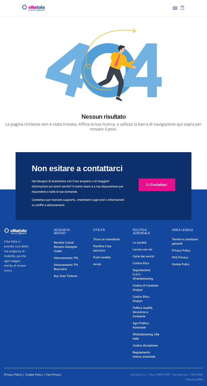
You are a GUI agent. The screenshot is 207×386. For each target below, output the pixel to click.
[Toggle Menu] (175, 8)
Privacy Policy (181, 250)
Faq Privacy (53, 374)
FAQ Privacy (180, 257)
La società (139, 242)
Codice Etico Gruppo (141, 299)
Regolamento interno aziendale (144, 354)
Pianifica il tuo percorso (102, 248)
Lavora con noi (142, 249)
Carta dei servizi (143, 256)
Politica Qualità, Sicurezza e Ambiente (143, 312)
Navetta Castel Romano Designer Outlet (65, 247)
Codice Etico (141, 263)
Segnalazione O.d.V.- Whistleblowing (143, 274)
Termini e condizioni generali (185, 241)
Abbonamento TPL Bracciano (66, 267)
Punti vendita (102, 257)
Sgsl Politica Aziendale (141, 325)
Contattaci (158, 185)
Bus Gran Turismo (65, 276)
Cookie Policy (181, 264)
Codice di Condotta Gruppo (145, 287)
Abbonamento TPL (66, 258)
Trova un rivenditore (106, 239)
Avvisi (97, 264)
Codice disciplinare (145, 345)
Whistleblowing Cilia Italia (146, 336)
